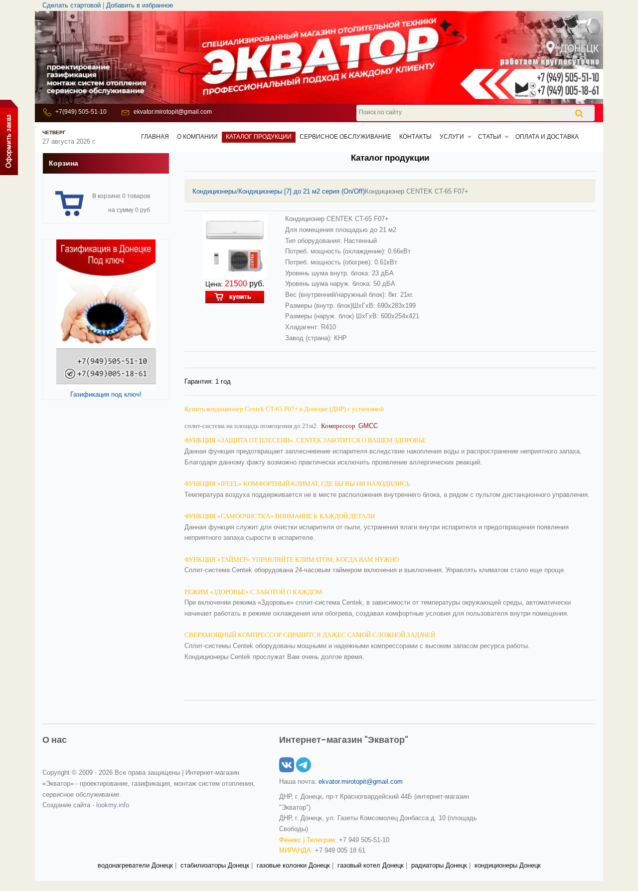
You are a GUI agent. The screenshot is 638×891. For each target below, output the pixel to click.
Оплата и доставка (547, 136)
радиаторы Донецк (439, 865)
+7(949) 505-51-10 (81, 111)
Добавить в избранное (139, 5)
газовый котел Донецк (370, 865)
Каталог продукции (259, 136)
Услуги (452, 136)
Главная (155, 136)
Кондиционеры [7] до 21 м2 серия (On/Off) (301, 191)
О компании (197, 136)
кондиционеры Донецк (508, 865)
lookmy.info (112, 805)
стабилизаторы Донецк (214, 865)
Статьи (489, 136)
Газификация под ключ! (106, 394)
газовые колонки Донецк (293, 865)
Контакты (415, 136)
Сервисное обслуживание (345, 136)
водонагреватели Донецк (135, 865)
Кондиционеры (214, 191)
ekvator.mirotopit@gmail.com (173, 111)
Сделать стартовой (71, 5)
